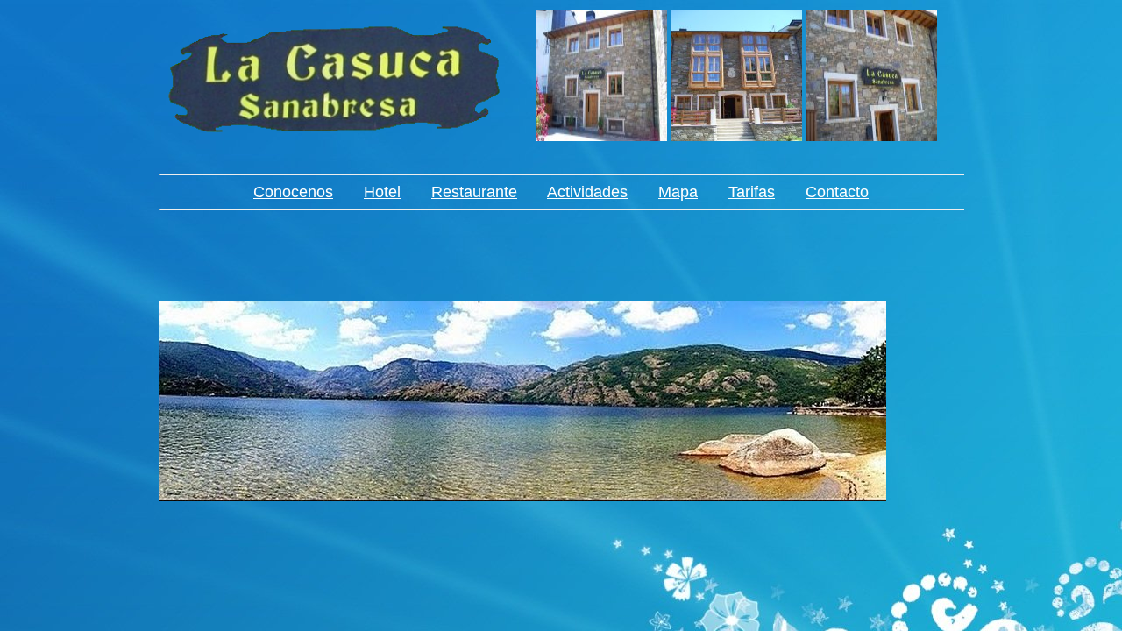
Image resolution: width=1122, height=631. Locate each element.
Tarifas (751, 192)
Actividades (587, 192)
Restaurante (474, 192)
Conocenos (293, 192)
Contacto (837, 192)
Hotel (382, 192)
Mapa (678, 192)
